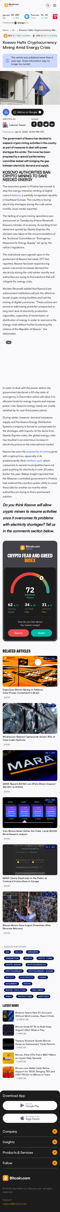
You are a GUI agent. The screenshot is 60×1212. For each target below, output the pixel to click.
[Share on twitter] (40, 124)
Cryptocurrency (14, 971)
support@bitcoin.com (14, 1203)
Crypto (28, 958)
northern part (34, 460)
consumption (12, 958)
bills (18, 952)
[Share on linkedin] (52, 124)
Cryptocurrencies (36, 965)
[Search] (48, 5)
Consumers (33, 952)
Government (11, 984)
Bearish (18, 632)
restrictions (25, 996)
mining (27, 984)
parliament (38, 990)
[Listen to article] (6, 112)
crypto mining (13, 965)
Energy (42, 977)
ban (7, 952)
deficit (10, 977)
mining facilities (16, 990)
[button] (40, 112)
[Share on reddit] (46, 124)
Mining (14, 30)
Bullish (41, 632)
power (9, 996)
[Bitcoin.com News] (12, 5)
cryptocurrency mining (40, 971)
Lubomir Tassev (17, 125)
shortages (43, 996)
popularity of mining (38, 451)
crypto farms (45, 958)
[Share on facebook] (34, 124)
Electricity (26, 977)
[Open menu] (54, 5)
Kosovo (16, 195)
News (6, 30)
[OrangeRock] (21, 22)
